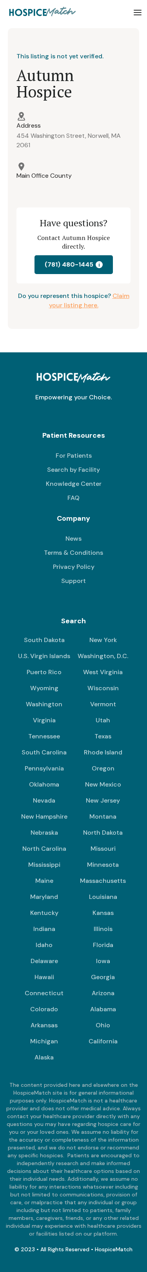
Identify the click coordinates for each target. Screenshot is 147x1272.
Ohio (103, 1025)
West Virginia (103, 672)
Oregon (103, 768)
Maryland (44, 897)
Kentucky (44, 913)
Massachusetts (103, 881)
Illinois (103, 929)
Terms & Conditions (73, 552)
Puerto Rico (44, 672)
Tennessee (44, 736)
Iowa (103, 961)
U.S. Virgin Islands (44, 656)
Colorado (44, 1009)
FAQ (73, 498)
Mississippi (44, 865)
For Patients (74, 455)
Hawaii (44, 977)
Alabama (103, 1009)
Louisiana (103, 897)
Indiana (44, 929)
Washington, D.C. (103, 656)
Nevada (44, 800)
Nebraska (44, 832)
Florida (103, 945)
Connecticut (44, 993)
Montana (102, 816)
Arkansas (44, 1025)
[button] (137, 12)
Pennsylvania (44, 768)
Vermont (103, 704)
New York (103, 640)
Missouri (103, 848)
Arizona (103, 993)
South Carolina (44, 752)
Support (73, 581)
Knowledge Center (74, 484)
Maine (44, 881)
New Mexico (103, 784)
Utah (103, 720)
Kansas (103, 913)
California (103, 1041)
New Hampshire (44, 816)
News (73, 538)
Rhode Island (103, 752)
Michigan (44, 1041)
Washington (44, 704)
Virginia (44, 720)
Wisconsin (103, 688)
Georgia (103, 977)
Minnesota (103, 865)
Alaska (44, 1057)
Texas (102, 736)
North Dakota (103, 832)
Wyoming (44, 688)
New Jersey (103, 800)
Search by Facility (73, 469)
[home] (41, 12)
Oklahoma (44, 784)
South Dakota (44, 640)
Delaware (44, 961)
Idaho (44, 945)
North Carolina (44, 848)
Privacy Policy (73, 567)
